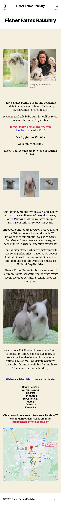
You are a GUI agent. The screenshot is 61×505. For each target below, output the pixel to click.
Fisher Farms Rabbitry (30, 6)
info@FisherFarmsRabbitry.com (30, 127)
